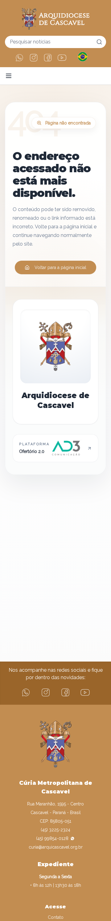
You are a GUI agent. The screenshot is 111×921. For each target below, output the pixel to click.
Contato (56, 917)
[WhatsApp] (19, 57)
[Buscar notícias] (99, 42)
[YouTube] (62, 57)
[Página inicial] (55, 18)
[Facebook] (48, 57)
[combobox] (55, 42)
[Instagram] (33, 57)
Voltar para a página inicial (60, 267)
